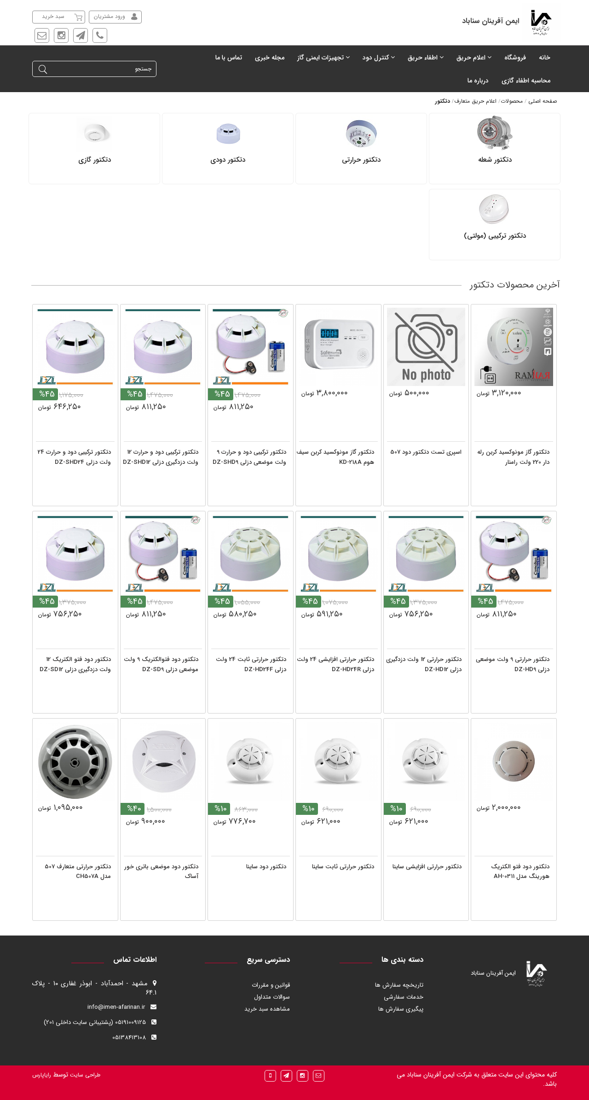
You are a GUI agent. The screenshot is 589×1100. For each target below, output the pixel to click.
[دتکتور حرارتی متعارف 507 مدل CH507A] (75, 761)
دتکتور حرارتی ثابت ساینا (343, 867)
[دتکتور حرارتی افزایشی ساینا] (426, 761)
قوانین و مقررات (271, 985)
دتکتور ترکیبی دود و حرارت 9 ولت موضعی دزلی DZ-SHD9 (249, 457)
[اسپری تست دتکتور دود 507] (426, 347)
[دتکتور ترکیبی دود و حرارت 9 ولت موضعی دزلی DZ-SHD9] (250, 347)
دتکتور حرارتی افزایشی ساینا (427, 867)
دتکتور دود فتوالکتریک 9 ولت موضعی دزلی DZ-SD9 (161, 664)
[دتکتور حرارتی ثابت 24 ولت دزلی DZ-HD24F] (250, 554)
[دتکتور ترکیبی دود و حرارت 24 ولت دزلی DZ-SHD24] (75, 347)
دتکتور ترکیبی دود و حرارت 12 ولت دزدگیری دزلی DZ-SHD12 (160, 457)
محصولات (512, 101)
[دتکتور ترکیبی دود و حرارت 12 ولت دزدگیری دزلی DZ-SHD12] (163, 347)
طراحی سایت (84, 1075)
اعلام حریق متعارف (475, 101)
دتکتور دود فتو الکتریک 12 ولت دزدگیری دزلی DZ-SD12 (75, 664)
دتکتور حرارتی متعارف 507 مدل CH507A (78, 872)
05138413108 (129, 1037)
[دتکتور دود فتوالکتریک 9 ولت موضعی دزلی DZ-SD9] (163, 554)
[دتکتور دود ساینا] (250, 761)
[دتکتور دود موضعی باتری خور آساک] (163, 761)
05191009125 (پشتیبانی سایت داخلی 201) (95, 1022)
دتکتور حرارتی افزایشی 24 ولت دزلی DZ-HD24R (335, 664)
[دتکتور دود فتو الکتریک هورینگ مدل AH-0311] (513, 761)
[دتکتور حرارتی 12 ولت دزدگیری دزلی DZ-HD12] (426, 554)
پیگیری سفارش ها (400, 1009)
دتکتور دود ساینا (266, 867)
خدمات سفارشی (403, 997)
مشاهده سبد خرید (267, 1009)
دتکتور (442, 101)
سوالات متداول (272, 997)
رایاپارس (41, 1075)
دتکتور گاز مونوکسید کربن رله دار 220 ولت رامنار (513, 457)
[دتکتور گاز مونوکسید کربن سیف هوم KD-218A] (338, 347)
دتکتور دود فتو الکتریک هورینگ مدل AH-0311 (520, 872)
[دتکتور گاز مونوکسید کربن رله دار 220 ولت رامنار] (513, 347)
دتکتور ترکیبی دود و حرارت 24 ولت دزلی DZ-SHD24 (74, 457)
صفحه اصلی (542, 101)
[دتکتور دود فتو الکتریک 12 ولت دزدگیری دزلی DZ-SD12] (75, 554)
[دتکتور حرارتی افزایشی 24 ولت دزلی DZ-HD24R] (338, 554)
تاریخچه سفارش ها (399, 985)
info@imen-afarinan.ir (116, 1007)
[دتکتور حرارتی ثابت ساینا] (338, 761)
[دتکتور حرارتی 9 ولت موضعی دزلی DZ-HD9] (513, 554)
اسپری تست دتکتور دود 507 (426, 452)
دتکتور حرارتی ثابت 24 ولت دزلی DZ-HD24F (251, 664)
